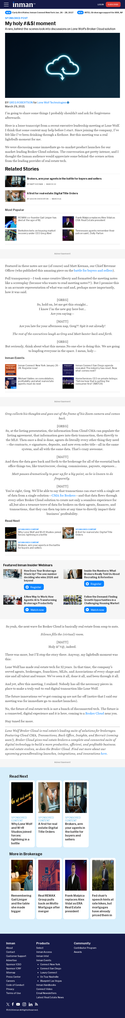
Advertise (11, 960)
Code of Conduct (15, 985)
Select (39, 947)
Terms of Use (13, 993)
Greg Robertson (21, 102)
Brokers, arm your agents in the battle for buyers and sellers (64, 178)
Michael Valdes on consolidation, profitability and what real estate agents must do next (36, 381)
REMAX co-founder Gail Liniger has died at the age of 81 (37, 219)
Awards (78, 952)
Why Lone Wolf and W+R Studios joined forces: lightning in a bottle (39, 533)
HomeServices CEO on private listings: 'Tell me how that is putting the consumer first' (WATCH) (97, 381)
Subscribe (113, 4)
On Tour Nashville (49, 976)
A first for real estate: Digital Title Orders (52, 193)
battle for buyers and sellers (93, 270)
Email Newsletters (46, 993)
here (104, 753)
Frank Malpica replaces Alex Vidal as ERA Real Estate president (95, 219)
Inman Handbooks (46, 985)
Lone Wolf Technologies (51, 102)
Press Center (13, 976)
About (9, 947)
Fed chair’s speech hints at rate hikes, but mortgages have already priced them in (103, 905)
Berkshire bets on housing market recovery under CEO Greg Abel (37, 232)
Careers (10, 980)
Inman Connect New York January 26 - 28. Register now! (39, 366)
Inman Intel (42, 956)
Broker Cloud (94, 713)
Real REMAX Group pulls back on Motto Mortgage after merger (49, 903)
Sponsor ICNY (13, 968)
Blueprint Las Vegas (51, 980)
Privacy (10, 989)
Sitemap (10, 972)
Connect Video (44, 989)
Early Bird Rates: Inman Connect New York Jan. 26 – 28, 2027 (43, 12)
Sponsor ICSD (13, 964)
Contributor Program (85, 947)
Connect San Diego (50, 968)
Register (35, 587)
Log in (101, 4)
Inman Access (44, 952)
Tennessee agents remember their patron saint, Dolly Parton (95, 232)
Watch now (37, 609)
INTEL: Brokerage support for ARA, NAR (104, 12)
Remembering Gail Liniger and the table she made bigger (21, 903)
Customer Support (16, 956)
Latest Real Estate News (50, 997)
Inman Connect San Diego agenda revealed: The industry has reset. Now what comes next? (96, 368)
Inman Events (43, 960)
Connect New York (50, 964)
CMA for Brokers (64, 495)
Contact (10, 952)
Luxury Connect (48, 972)
